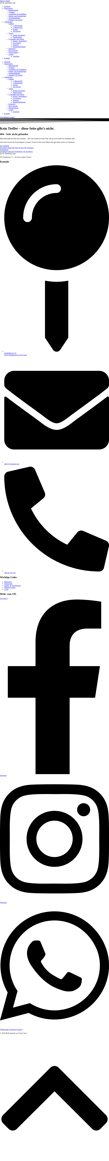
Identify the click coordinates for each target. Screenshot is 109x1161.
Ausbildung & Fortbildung (17, 69)
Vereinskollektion (14, 73)
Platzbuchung (17, 92)
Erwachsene (17, 98)
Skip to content (5, 1)
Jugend (15, 85)
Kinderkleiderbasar (19, 102)
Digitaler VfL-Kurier (16, 75)
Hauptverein (8, 64)
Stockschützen (13, 108)
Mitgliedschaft (13, 66)
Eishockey (12, 104)
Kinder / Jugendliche (20, 96)
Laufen (11, 110)
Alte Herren (17, 87)
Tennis (11, 89)
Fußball (11, 79)
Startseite (7, 62)
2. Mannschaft (17, 83)
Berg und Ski (13, 106)
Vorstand (11, 68)
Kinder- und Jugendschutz (17, 71)
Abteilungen (8, 77)
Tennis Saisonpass (19, 91)
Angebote (16, 112)
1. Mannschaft (17, 81)
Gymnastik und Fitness (16, 94)
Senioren (16, 100)
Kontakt (7, 114)
